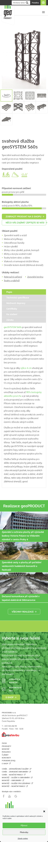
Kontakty (6, 758)
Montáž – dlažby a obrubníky (16, 777)
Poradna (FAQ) (8, 760)
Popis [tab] (9, 292)
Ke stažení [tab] (11, 314)
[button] (44, 811)
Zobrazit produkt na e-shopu (23, 216)
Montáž (5, 749)
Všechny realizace (23, 611)
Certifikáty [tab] (11, 308)
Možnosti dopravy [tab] (15, 303)
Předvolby (24, 832)
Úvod (4, 743)
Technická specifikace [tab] (17, 297)
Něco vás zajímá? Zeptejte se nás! (25, 222)
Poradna (35, 3)
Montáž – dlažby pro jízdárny (16, 783)
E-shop (10, 697)
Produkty (6, 746)
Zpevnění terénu (35, 276)
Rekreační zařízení (13, 276)
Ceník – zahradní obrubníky (15, 772)
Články (5, 755)
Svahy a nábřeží (12, 280)
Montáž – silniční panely (13, 786)
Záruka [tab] (10, 319)
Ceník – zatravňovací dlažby (15, 769)
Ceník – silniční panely (12, 775)
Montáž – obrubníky (11, 780)
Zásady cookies (23, 838)
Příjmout (24, 825)
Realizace (6, 752)
